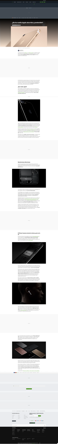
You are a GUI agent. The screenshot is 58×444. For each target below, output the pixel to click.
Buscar (44, 425)
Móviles (21, 372)
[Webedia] (44, 0)
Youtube (35, 420)
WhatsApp (32, 420)
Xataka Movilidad (25, 416)
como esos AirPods (23, 310)
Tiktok (42, 420)
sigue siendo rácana (36, 236)
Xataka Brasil (13, 439)
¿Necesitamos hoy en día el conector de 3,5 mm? (31, 198)
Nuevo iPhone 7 (34, 372)
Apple (28, 372)
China (12, 418)
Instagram (36, 420)
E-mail (20, 25)
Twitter (18, 25)
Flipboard (19, 25)
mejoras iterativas (20, 127)
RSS (39, 420)
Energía (19, 416)
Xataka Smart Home (13, 433)
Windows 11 (25, 418)
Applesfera (13, 432)
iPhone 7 (26, 52)
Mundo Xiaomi (13, 434)
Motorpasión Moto (34, 431)
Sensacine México (24, 438)
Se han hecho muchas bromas (31, 199)
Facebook (17, 25)
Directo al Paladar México (29, 438)
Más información (33, 443)
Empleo (19, 418)
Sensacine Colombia (23, 439)
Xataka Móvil (13, 431)
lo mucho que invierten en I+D (31, 129)
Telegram (38, 420)
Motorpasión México (33, 438)
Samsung (19, 417)
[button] (22, 50)
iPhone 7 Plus (31, 52)
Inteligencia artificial (26, 417)
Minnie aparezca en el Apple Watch (29, 131)
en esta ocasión (30, 240)
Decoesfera (38, 431)
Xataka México (13, 438)
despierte (36, 127)
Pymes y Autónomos (43, 431)
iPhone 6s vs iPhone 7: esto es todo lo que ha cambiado (31, 370)
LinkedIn (41, 420)
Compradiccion (38, 432)
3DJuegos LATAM (18, 438)
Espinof (23, 431)
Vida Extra (18, 431)
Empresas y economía (24, 372)
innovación (31, 372)
